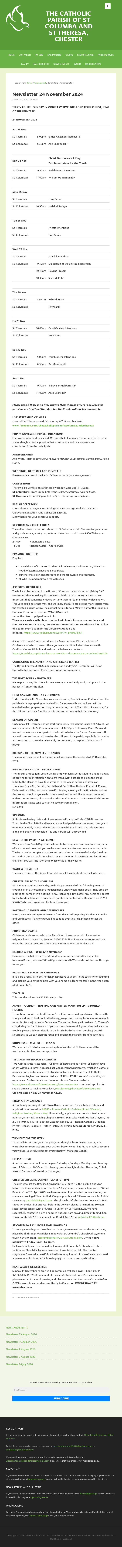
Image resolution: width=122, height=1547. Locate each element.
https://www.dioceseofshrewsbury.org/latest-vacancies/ (45, 1084)
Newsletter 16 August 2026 (21, 1341)
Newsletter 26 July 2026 (19, 1364)
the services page (35, 1479)
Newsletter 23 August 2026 (21, 1334)
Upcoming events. (40, 1497)
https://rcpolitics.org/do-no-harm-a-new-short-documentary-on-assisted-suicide (59, 653)
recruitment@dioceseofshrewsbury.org (77, 1088)
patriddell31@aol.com (39, 1200)
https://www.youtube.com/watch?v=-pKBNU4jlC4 (53, 632)
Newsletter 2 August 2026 (20, 1356)
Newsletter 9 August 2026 (20, 1349)
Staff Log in (55, 1538)
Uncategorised (31, 1297)
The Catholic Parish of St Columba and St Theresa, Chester (69, 25)
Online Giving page (38, 1515)
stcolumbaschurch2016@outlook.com (60, 1237)
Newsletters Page (88, 1493)
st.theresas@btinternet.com (20, 1449)
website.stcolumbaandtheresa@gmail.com (28, 1460)
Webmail (67, 1538)
